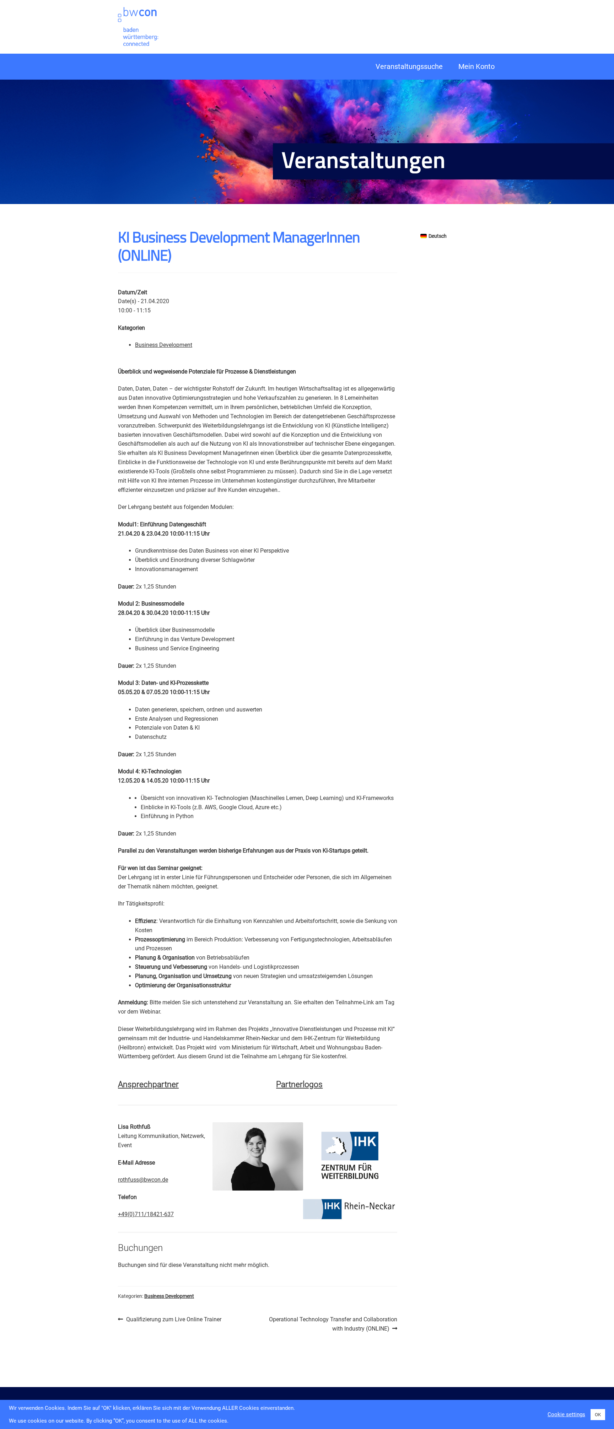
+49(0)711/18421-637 (146, 1214)
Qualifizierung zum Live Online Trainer (173, 1320)
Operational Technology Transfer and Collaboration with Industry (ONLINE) (333, 1324)
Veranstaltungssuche (409, 66)
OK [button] (598, 1414)
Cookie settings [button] (566, 1414)
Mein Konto (476, 66)
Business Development (163, 345)
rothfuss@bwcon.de (143, 1179)
